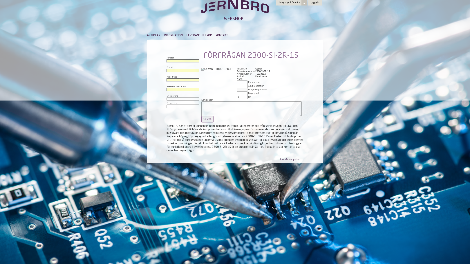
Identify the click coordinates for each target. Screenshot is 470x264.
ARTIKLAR (153, 35)
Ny (249, 97)
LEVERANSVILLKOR (199, 35)
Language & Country (289, 2)
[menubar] (187, 38)
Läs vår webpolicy (289, 159)
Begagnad (253, 93)
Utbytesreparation (257, 90)
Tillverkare (242, 69)
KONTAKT (222, 35)
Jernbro (235, 10)
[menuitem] (153, 37)
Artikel (240, 77)
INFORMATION (173, 35)
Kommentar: (207, 100)
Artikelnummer (244, 74)
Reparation (254, 82)
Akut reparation (256, 86)
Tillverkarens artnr (246, 71)
